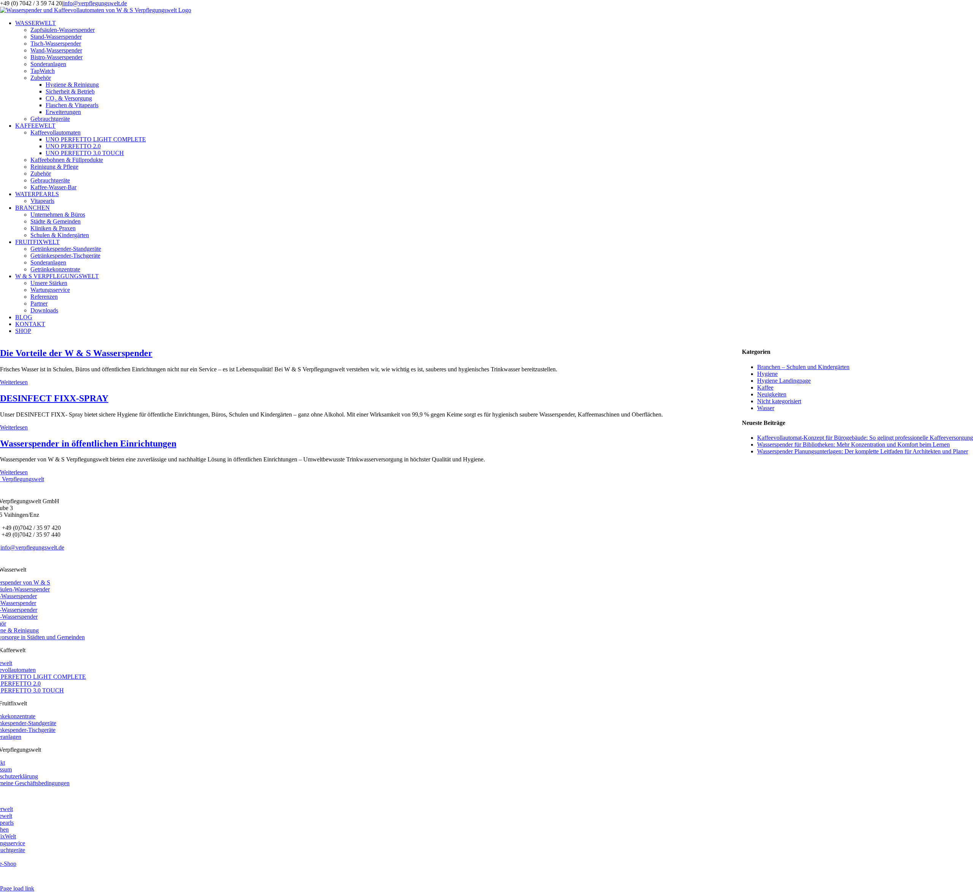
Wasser (765, 408)
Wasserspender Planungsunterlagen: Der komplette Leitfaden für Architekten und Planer (862, 451)
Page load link (17, 888)
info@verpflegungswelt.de (95, 3)
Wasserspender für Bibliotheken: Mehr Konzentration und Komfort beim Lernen (853, 444)
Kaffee (765, 387)
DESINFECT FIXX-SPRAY (54, 398)
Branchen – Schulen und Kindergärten (803, 367)
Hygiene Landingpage (784, 380)
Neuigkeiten (771, 394)
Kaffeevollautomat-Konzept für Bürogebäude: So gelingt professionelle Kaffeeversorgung (865, 437)
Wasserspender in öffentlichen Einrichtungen (88, 443)
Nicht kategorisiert (779, 401)
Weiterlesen (14, 382)
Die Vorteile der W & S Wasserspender (76, 353)
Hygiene (767, 374)
